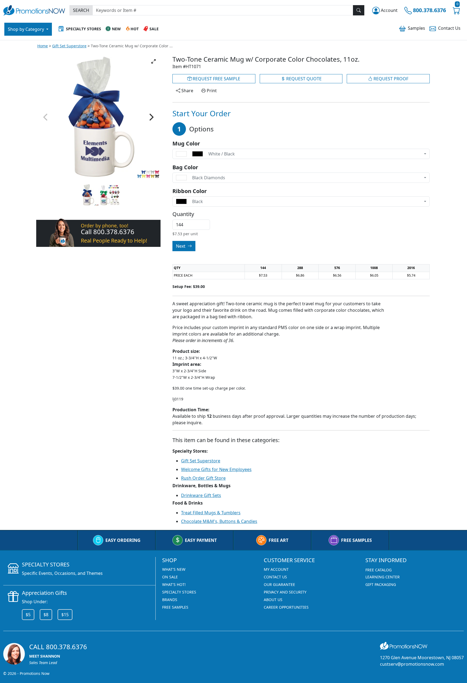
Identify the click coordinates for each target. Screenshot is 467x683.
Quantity (183, 214)
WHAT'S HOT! (174, 584)
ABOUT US (273, 599)
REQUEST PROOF (390, 79)
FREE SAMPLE (216, 79)
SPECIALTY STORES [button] (83, 28)
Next (181, 246)
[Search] (358, 10)
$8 (46, 615)
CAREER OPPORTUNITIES (286, 607)
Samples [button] (416, 28)
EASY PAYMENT (201, 540)
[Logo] (34, 10)
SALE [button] (154, 28)
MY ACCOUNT (276, 569)
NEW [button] (116, 28)
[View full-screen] (153, 61)
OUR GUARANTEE (279, 584)
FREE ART (278, 540)
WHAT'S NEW (173, 569)
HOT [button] (135, 28)
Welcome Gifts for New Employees (216, 469)
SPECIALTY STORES (179, 592)
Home (42, 45)
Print (211, 91)
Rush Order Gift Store (203, 478)
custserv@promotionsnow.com (412, 664)
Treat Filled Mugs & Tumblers (211, 513)
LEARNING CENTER (382, 576)
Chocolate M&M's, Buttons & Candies (219, 521)
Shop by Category (26, 29)
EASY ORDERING (123, 540)
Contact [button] (449, 28)
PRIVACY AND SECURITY (285, 592)
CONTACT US (275, 576)
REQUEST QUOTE (303, 79)
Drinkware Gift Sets (201, 495)
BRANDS (169, 599)
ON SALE (170, 576)
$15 (65, 615)
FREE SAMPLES (356, 540)
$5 (28, 615)
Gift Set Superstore (69, 45)
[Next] (151, 117)
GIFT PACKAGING (380, 584)
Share (186, 91)
